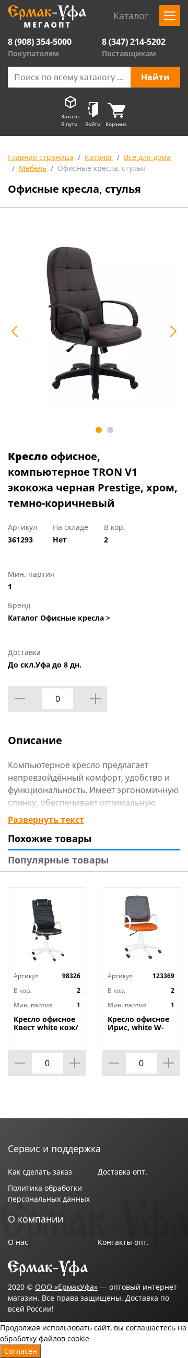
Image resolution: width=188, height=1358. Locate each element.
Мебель (32, 168)
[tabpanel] (94, 325)
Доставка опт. (122, 1172)
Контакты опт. (123, 1242)
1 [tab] (99, 430)
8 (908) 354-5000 (40, 41)
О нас (18, 1242)
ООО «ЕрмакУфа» (66, 1287)
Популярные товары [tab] (58, 860)
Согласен (20, 1351)
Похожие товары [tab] (49, 838)
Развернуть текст (46, 819)
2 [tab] (110, 430)
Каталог (99, 157)
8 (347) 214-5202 (134, 41)
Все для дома (147, 157)
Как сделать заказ (40, 1172)
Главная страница (41, 157)
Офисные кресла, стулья (101, 168)
